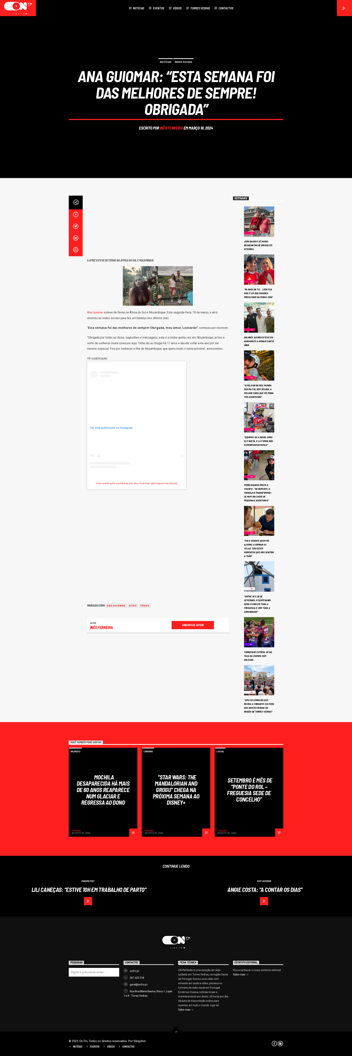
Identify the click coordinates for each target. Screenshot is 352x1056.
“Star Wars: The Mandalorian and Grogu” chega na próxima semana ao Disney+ (176, 790)
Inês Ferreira (171, 127)
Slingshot (139, 1041)
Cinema (148, 751)
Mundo (75, 751)
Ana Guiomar (95, 312)
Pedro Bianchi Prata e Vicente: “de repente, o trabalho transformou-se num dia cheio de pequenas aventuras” (258, 492)
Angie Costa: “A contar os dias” (264, 889)
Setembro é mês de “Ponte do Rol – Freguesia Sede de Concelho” (249, 790)
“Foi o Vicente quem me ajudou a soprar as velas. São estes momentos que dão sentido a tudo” (259, 548)
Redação (76, 830)
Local (220, 751)
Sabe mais (184, 1009)
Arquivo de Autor (192, 625)
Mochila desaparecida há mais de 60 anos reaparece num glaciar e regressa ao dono (103, 790)
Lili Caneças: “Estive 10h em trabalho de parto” (89, 889)
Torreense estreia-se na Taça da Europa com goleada (258, 655)
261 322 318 (137, 977)
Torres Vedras (200, 8)
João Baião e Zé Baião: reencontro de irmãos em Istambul (258, 245)
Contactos (226, 8)
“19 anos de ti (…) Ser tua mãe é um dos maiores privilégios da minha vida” (258, 293)
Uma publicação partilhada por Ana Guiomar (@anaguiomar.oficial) (136, 483)
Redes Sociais (183, 62)
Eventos (158, 8)
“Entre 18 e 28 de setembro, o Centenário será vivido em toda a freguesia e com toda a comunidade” (257, 604)
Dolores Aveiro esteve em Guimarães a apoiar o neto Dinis (259, 341)
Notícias (138, 8)
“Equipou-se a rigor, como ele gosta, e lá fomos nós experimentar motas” (258, 441)
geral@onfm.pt (138, 984)
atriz (133, 605)
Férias (144, 605)
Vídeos (177, 8)
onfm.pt (134, 971)
